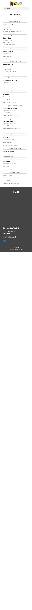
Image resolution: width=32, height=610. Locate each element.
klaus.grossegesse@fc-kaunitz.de (11, 58)
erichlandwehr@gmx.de (9, 156)
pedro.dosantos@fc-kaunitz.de (10, 115)
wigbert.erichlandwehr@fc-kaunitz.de (12, 31)
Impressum (16, 247)
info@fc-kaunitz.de (10, 237)
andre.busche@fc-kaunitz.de (10, 145)
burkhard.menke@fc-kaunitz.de (11, 183)
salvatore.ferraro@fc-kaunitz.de (11, 88)
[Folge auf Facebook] (4, 241)
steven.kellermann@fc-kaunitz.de (11, 128)
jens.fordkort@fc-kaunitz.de (10, 44)
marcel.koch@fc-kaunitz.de (10, 71)
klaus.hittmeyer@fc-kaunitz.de (10, 169)
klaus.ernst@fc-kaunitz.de (9, 102)
